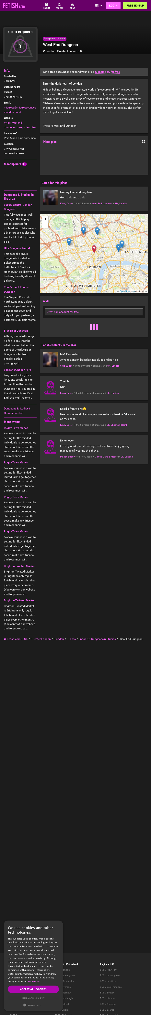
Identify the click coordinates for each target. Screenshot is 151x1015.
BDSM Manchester (64, 981)
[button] (33, 1005)
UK (80, 51)
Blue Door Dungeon (16, 330)
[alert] (33, 966)
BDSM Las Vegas (108, 981)
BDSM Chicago (108, 1004)
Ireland (74, 964)
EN (97, 5)
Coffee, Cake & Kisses (106, 456)
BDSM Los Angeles (110, 975)
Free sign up (135, 5)
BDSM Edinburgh (64, 998)
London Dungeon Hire (17, 369)
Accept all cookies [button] (33, 989)
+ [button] (45, 219)
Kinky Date (66, 203)
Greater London (66, 51)
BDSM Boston (107, 992)
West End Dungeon (102, 203)
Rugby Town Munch (16, 427)
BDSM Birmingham (65, 975)
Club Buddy (66, 365)
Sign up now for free (107, 71)
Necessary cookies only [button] (33, 998)
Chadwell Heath (119, 425)
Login (113, 5)
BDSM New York (108, 969)
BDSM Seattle (107, 1009)
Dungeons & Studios (54, 38)
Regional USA (107, 964)
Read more (34, 981)
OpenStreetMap (127, 291)
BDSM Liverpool (63, 987)
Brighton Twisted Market (19, 566)
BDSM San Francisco (111, 987)
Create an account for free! (63, 311)
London (50, 51)
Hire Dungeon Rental (17, 248)
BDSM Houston (108, 998)
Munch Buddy (67, 456)
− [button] (45, 225)
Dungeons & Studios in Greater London (17, 411)
